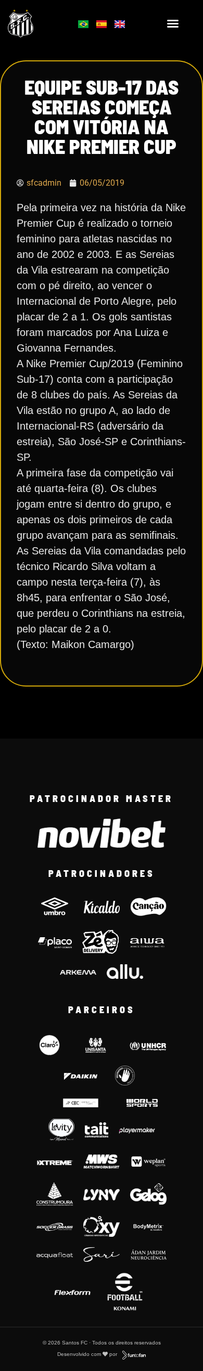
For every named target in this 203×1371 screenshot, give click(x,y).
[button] (172, 23)
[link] (34, 23)
